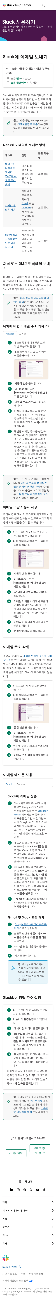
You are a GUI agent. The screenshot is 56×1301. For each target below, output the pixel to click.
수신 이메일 (36, 1100)
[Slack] (25, 1260)
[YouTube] (37, 1190)
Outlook (26, 207)
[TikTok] (44, 1190)
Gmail (25, 203)
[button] (16, 1153)
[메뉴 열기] (51, 5)
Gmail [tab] (9, 784)
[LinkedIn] (11, 1190)
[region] (28, 202)
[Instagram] (18, 1190)
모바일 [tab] (22, 333)
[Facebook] (24, 1190)
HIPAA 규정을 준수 (27, 124)
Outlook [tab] (21, 784)
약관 (23, 1273)
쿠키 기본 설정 (36, 1273)
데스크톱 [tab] (10, 333)
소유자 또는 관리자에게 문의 (32, 494)
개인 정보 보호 (9, 1273)
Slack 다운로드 (9, 1267)
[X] (31, 1190)
